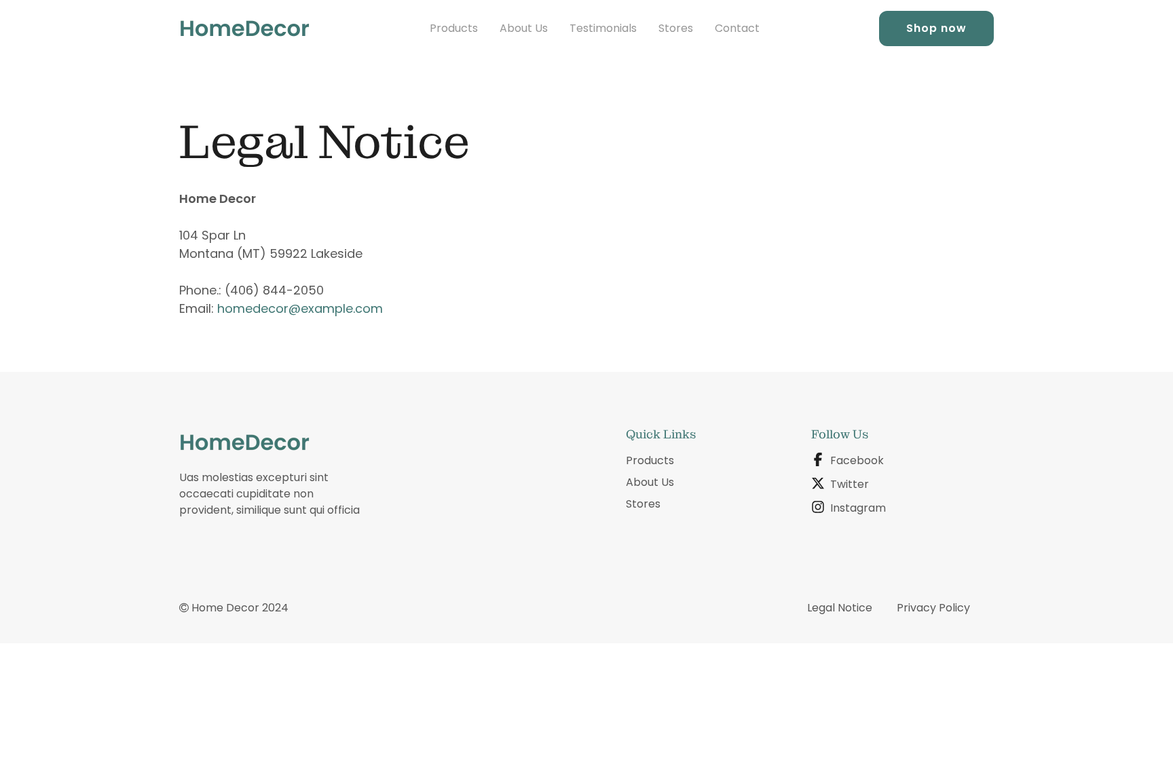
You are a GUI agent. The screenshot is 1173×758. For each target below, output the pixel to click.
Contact (737, 28)
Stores (675, 28)
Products (454, 28)
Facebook (857, 460)
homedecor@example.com (300, 308)
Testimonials (603, 28)
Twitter (849, 484)
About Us (524, 28)
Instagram (858, 508)
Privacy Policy (933, 607)
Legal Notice (839, 607)
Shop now (936, 28)
